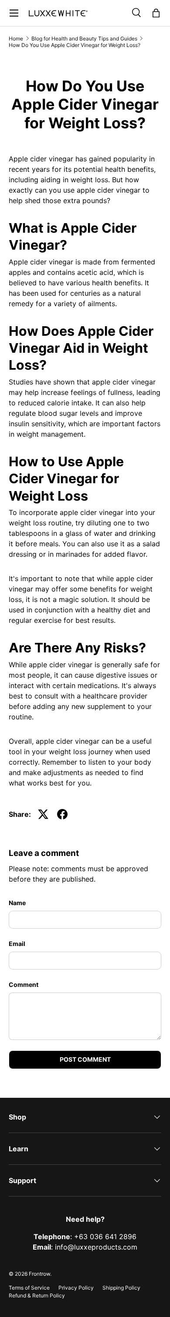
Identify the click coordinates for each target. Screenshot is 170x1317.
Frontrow (39, 1273)
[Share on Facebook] (62, 814)
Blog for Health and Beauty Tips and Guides (84, 38)
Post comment (85, 1059)
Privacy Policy (76, 1287)
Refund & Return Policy (37, 1295)
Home (16, 38)
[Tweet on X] (43, 814)
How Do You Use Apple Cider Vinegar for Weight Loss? (74, 45)
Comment (23, 984)
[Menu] (14, 13)
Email (17, 943)
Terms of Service (29, 1287)
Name (17, 902)
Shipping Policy (121, 1287)
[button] (156, 13)
